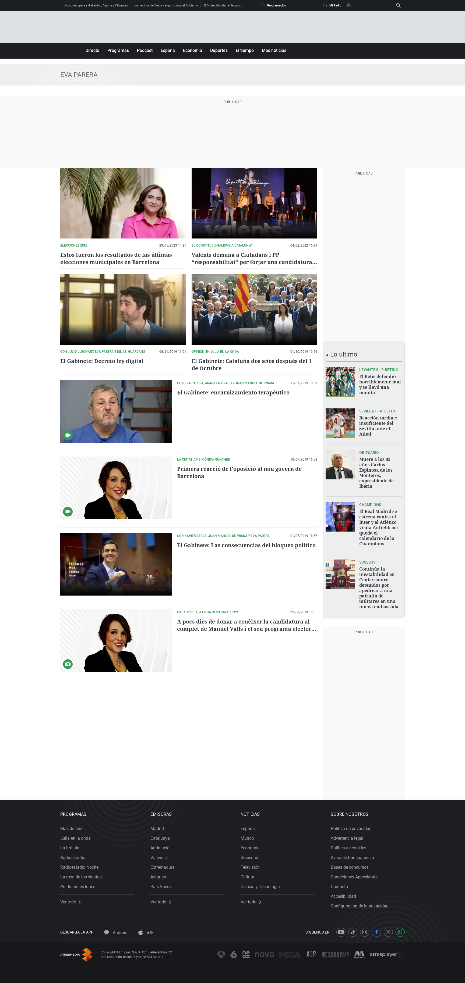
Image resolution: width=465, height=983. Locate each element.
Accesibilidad (343, 896)
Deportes (219, 50)
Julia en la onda (75, 838)
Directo (92, 50)
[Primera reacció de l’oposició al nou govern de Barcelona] (116, 488)
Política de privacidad (351, 828)
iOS (150, 932)
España (168, 50)
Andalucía (160, 847)
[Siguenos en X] (388, 932)
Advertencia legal (347, 838)
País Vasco (161, 886)
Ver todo (68, 902)
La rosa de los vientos (81, 876)
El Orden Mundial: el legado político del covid (233, 5)
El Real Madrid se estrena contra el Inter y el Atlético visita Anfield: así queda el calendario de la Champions (378, 527)
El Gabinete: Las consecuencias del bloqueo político (246, 545)
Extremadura (162, 867)
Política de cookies (348, 847)
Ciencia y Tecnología (260, 886)
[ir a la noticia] (340, 382)
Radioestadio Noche (79, 867)
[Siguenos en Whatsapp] (400, 932)
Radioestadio (72, 857)
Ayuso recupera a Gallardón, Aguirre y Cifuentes (96, 5)
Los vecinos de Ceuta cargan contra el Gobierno (166, 5)
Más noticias (274, 50)
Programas (118, 50)
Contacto (339, 886)
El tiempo (245, 50)
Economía (192, 50)
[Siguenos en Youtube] (341, 932)
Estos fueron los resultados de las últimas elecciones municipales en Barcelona (116, 258)
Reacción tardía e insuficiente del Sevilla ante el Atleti (378, 426)
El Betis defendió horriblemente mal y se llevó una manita (380, 384)
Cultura (247, 876)
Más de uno (71, 828)
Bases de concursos (350, 867)
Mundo (247, 838)
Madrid (157, 828)
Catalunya (160, 838)
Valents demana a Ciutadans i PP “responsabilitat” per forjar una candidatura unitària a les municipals (252, 262)
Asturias (158, 876)
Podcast (145, 50)
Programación (276, 5)
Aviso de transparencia (352, 857)
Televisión (250, 867)
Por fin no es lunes (77, 886)
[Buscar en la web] (398, 5)
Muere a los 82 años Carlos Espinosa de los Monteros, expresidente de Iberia (376, 472)
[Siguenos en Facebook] (376, 932)
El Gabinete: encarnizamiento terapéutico (233, 392)
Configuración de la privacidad (360, 906)
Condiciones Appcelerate (354, 876)
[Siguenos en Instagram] (364, 932)
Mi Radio (335, 5)
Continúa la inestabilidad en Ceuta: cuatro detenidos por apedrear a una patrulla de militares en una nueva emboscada (379, 588)
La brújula (69, 847)
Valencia (158, 857)
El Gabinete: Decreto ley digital (101, 361)
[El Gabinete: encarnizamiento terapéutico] (116, 411)
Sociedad (249, 857)
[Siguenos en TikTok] (352, 932)
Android (120, 932)
